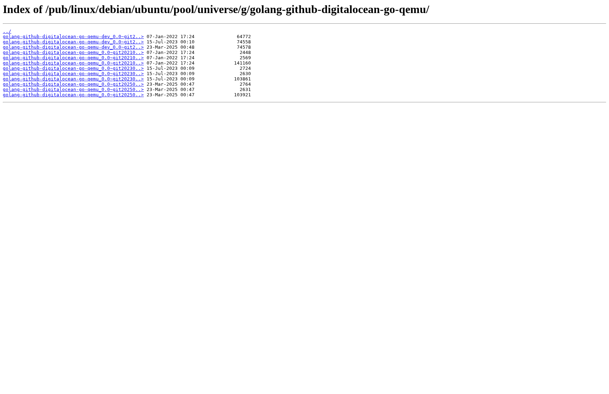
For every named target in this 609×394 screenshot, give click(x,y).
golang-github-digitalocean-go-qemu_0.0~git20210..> (73, 52)
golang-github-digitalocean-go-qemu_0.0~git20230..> (73, 68)
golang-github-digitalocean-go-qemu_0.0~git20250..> (73, 84)
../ (7, 31)
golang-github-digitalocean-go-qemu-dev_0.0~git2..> (73, 36)
